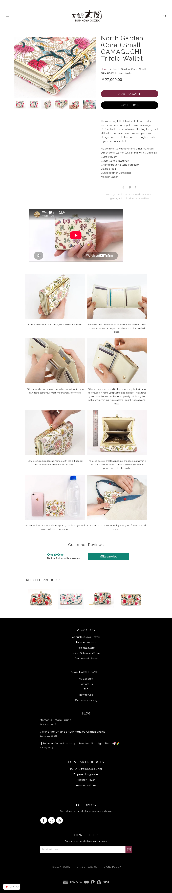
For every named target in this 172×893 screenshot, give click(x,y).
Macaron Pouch (86, 779)
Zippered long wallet (86, 774)
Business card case (86, 785)
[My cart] (164, 16)
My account (86, 678)
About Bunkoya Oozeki (86, 637)
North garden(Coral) (117, 194)
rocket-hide (137, 194)
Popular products (86, 642)
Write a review (108, 556)
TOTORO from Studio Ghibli (86, 768)
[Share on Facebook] (123, 187)
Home (104, 69)
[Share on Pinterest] (136, 187)
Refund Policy (111, 866)
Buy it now (130, 105)
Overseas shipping (86, 700)
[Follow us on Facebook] (43, 820)
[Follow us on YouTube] (59, 820)
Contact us (86, 684)
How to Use (86, 694)
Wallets (145, 198)
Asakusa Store (86, 647)
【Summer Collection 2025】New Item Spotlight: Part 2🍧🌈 (80, 745)
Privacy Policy (60, 866)
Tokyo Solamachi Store (86, 653)
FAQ (86, 689)
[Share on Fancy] (129, 187)
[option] (55, 67)
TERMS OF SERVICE (86, 866)
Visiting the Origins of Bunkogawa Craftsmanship (73, 733)
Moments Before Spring (55, 721)
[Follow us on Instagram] (51, 820)
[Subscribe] (128, 849)
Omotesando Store (86, 658)
